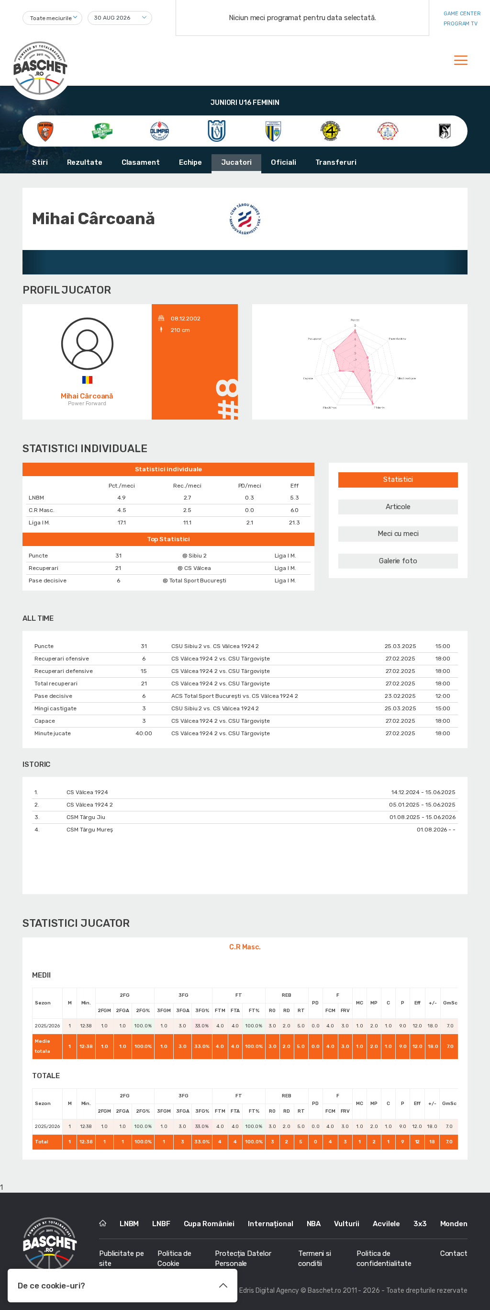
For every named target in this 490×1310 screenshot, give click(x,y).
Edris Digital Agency (269, 1291)
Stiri (40, 162)
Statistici (398, 479)
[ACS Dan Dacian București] (45, 130)
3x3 (420, 1223)
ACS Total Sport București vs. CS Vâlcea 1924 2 (234, 696)
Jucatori (236, 162)
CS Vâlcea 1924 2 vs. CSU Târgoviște (220, 658)
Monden (454, 1223)
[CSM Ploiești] (273, 130)
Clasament (141, 162)
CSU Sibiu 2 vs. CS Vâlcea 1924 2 (215, 646)
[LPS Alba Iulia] (388, 130)
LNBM (129, 1223)
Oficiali (283, 162)
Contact (454, 1253)
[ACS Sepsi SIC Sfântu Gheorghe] (102, 130)
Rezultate (84, 162)
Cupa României (209, 1223)
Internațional (270, 1223)
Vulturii (346, 1223)
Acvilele (386, 1223)
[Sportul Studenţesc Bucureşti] (445, 130)
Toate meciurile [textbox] (51, 18)
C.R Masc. (245, 947)
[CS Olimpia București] (159, 130)
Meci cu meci (398, 533)
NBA (314, 1223)
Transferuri (335, 162)
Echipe (190, 162)
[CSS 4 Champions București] (330, 130)
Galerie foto (398, 561)
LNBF (161, 1223)
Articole (398, 506)
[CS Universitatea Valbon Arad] (216, 130)
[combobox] (52, 18)
